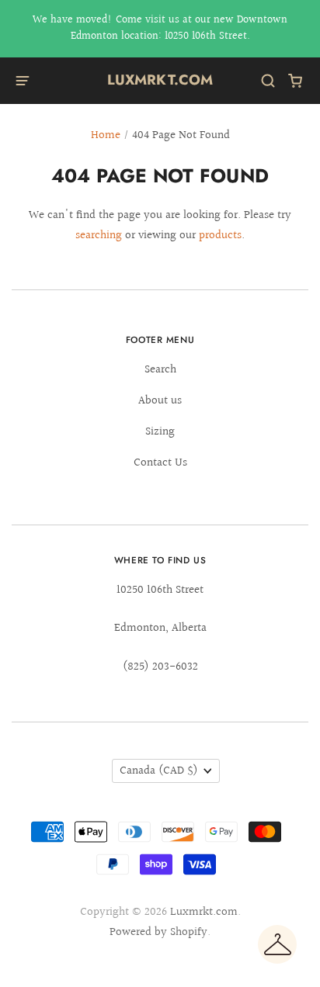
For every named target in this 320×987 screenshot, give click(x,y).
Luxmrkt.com (160, 80)
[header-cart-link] (295, 81)
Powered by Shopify (158, 932)
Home (105, 135)
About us (160, 401)
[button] (277, 944)
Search (160, 370)
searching (98, 235)
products (220, 235)
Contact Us (160, 463)
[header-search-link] (268, 81)
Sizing (160, 432)
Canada (159, 771)
